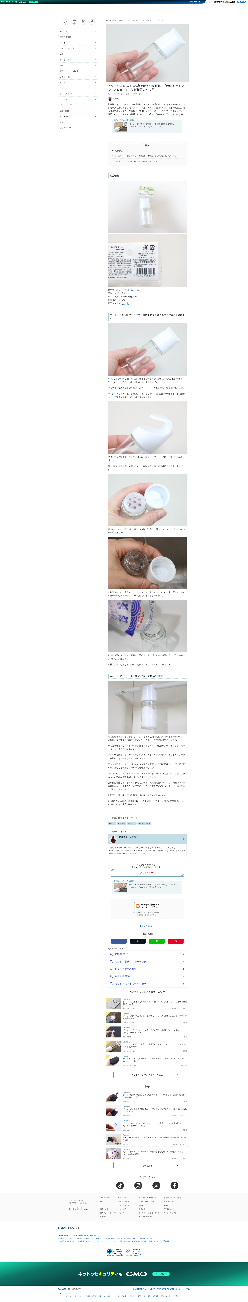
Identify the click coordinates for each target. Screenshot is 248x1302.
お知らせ (63, 31)
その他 (175, 1296)
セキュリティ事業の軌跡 (162, 1241)
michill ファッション (180, 1144)
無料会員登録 (65, 37)
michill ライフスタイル (179, 1008)
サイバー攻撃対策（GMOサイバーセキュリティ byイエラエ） (92, 1241)
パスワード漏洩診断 (108, 1238)
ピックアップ (65, 128)
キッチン (112, 378)
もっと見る (147, 1165)
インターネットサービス (65, 1296)
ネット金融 (147, 1296)
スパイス (129, 290)
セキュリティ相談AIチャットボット (144, 1238)
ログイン (63, 42)
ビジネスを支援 (96, 1296)
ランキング (64, 60)
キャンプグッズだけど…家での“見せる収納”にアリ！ (136, 161)
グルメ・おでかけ (67, 105)
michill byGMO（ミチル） (115, 20)
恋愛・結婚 (64, 111)
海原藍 (185, 1023)
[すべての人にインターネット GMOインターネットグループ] (230, 2)
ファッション (65, 77)
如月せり (116, 99)
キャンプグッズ (115, 394)
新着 (62, 54)
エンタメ (63, 99)
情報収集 (138, 1296)
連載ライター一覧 (67, 48)
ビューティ (64, 82)
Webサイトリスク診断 (124, 1238)
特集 (62, 65)
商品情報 (118, 151)
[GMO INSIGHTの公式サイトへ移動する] (69, 1228)
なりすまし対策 (147, 1241)
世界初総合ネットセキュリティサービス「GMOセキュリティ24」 (79, 1238)
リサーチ (131, 1296)
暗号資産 (155, 1296)
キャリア (63, 122)
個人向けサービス (166, 1296)
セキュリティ (108, 1296)
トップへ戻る (146, 925)
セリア (125, 303)
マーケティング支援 (120, 1296)
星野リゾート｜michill (69, 71)
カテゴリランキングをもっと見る (147, 1075)
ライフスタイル (66, 94)
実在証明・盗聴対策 (64, 1241)
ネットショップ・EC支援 (82, 1296)
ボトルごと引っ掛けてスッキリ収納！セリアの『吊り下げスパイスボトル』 (145, 156)
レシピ (62, 88)
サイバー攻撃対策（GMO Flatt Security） (127, 1241)
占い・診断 (64, 116)
